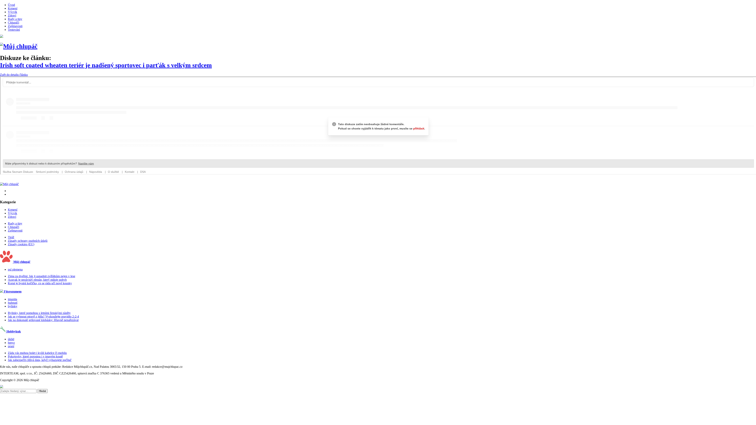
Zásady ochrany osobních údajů (27, 240)
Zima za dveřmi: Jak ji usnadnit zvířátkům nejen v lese (41, 276)
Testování (14, 29)
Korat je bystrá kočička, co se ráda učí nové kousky (40, 283)
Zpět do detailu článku (14, 74)
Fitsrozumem (12, 291)
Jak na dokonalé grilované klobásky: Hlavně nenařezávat (43, 320)
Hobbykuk (13, 331)
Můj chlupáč (21, 261)
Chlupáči (13, 22)
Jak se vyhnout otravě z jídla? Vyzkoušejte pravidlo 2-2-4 (43, 316)
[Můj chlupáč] (18, 46)
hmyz (11, 342)
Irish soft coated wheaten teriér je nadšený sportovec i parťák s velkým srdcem (106, 65)
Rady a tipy (15, 19)
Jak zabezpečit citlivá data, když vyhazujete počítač (39, 360)
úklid (11, 339)
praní (11, 346)
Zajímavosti (15, 26)
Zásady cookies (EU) (21, 244)
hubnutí (12, 302)
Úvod (11, 4)
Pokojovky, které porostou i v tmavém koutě (35, 356)
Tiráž (11, 237)
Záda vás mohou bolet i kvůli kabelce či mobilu (37, 353)
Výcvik (12, 12)
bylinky (12, 306)
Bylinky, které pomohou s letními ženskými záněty (39, 313)
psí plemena (15, 269)
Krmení (12, 8)
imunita (12, 299)
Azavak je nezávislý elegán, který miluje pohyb (37, 279)
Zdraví (12, 15)
